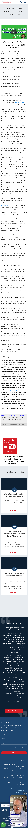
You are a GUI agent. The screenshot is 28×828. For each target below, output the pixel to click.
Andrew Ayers (5, 415)
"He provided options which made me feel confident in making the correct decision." (14, 696)
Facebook (6, 424)
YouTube (23, 424)
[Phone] (21, 2)
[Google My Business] (6, 809)
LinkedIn (16, 424)
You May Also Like (14, 472)
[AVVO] (2, 809)
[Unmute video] (18, 808)
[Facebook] (9, 809)
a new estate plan (19, 102)
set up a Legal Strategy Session (13, 390)
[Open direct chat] (24, 793)
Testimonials (14, 623)
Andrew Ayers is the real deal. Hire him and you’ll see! (14, 629)
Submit (14, 753)
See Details (9, 786)
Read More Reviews (14, 711)
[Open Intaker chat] (12, 827)
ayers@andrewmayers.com (17, 415)
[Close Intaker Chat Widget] (26, 793)
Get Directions (8, 788)
